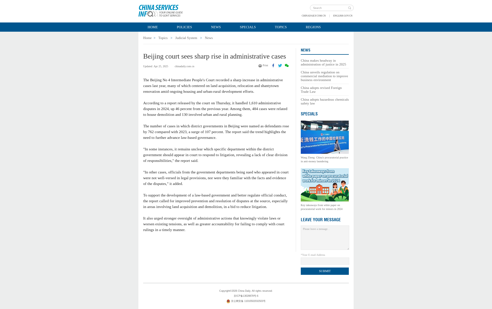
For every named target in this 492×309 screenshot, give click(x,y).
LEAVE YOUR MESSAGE (321, 220)
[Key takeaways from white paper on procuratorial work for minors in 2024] (325, 184)
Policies (184, 27)
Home (153, 27)
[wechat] (287, 65)
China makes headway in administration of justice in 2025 (323, 62)
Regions (313, 27)
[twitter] (280, 65)
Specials (248, 27)
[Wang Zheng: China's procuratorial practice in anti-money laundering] (325, 137)
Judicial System (186, 38)
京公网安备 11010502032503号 (248, 301)
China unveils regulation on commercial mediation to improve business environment (324, 76)
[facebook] (273, 65)
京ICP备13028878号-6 (246, 295)
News (216, 27)
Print (265, 65)
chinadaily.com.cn (314, 15)
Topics (281, 27)
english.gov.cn (342, 15)
